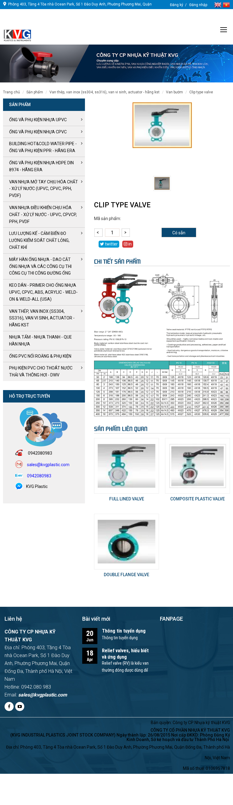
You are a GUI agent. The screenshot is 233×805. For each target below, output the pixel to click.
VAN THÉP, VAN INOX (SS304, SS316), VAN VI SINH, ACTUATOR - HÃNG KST (104, 92)
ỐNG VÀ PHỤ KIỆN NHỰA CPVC (38, 131)
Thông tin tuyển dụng (124, 631)
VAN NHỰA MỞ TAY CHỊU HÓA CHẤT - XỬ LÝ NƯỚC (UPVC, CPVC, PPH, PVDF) (43, 188)
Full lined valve (126, 498)
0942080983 (18, 22)
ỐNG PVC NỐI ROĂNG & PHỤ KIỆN (40, 356)
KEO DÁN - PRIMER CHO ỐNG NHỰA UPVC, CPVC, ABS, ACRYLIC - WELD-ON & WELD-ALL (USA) (43, 292)
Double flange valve (126, 574)
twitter (111, 244)
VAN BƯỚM (174, 92)
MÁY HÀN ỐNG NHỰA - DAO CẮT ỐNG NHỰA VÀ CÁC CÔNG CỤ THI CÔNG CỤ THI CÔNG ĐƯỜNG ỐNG (40, 266)
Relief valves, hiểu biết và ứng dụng (125, 654)
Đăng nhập (198, 5)
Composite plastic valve (197, 498)
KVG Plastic (37, 486)
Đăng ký (176, 5)
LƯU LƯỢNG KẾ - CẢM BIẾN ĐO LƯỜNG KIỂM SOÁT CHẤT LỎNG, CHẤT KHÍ (39, 240)
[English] (218, 4)
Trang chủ (11, 92)
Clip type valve (201, 92)
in (129, 244)
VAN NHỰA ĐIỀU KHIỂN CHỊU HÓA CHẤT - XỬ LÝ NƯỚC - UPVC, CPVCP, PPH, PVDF (43, 214)
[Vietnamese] (226, 4)
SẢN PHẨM (34, 92)
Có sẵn (178, 232)
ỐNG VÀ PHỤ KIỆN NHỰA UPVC (38, 119)
